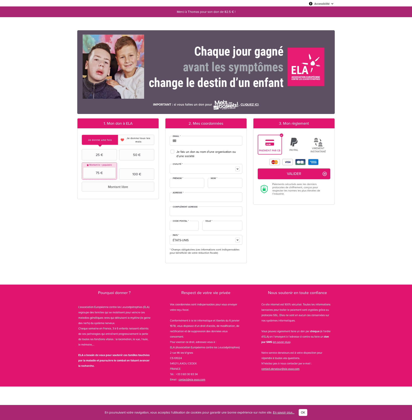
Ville (208, 221)
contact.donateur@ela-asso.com (280, 369)
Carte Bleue (300, 162)
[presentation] (100, 140)
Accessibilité (322, 4)
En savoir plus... (283, 412)
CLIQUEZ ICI (250, 104)
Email (177, 136)
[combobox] (206, 169)
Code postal (181, 221)
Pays (176, 235)
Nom (214, 178)
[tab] (100, 140)
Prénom (178, 178)
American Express (313, 162)
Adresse (178, 192)
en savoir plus (281, 342)
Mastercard (274, 162)
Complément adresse (185, 207)
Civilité (178, 164)
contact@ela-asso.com (192, 380)
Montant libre (118, 186)
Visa (287, 162)
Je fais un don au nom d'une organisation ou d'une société (206, 154)
